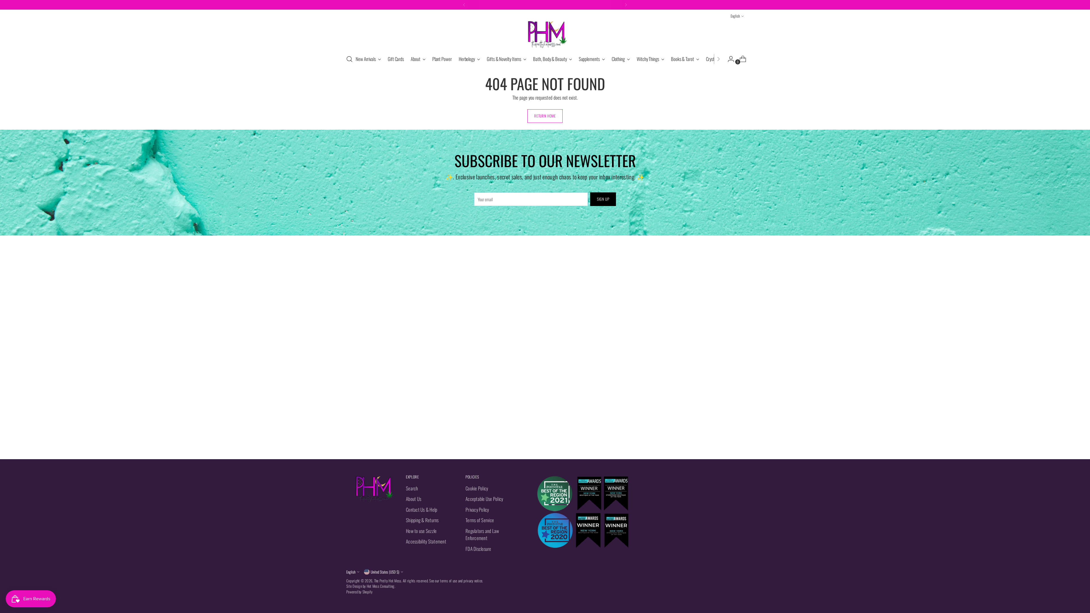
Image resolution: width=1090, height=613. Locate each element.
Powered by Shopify (359, 592)
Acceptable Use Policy (484, 498)
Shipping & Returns (422, 520)
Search (412, 488)
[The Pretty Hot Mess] (545, 34)
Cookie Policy (477, 488)
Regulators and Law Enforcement (482, 534)
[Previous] (464, 5)
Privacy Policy (477, 509)
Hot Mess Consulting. (381, 586)
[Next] (626, 5)
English (735, 16)
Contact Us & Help (421, 509)
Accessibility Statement (426, 541)
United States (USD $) (385, 572)
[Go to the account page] (728, 59)
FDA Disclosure (478, 548)
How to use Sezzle (421, 530)
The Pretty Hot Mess (387, 580)
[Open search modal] (349, 59)
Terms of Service (480, 520)
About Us (413, 498)
